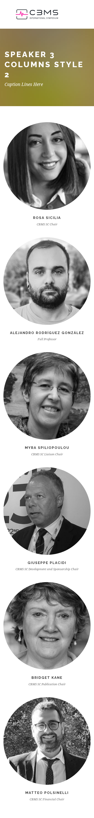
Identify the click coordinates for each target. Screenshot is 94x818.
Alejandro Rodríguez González (47, 333)
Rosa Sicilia (47, 218)
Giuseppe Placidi (47, 563)
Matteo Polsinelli (47, 793)
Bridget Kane (47, 678)
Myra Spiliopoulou (47, 448)
